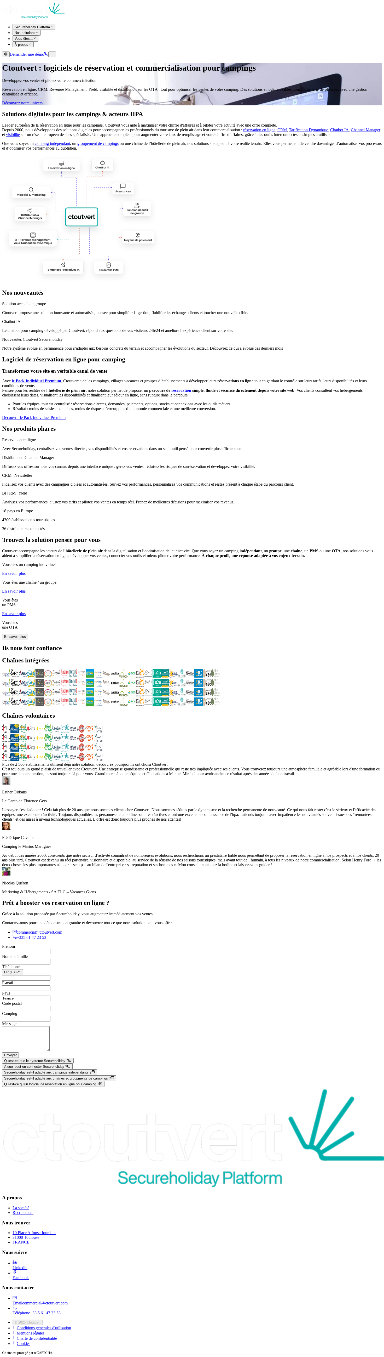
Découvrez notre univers (22, 103)
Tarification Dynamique (308, 130)
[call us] (46, 54)
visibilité (13, 134)
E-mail (7, 983)
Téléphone (11, 966)
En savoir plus (14, 573)
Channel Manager (365, 130)
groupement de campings (98, 143)
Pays (6, 993)
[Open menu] (52, 54)
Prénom (8, 946)
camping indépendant (52, 143)
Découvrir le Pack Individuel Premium (34, 417)
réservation (181, 390)
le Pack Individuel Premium (36, 381)
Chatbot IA (339, 130)
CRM (282, 130)
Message (9, 1023)
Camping (9, 1013)
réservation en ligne (259, 130)
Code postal (12, 1003)
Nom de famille (15, 956)
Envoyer (10, 1055)
